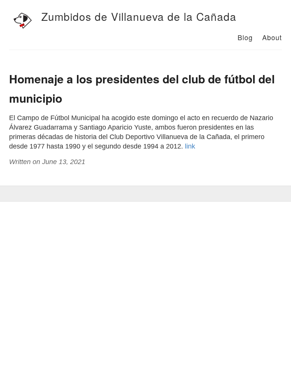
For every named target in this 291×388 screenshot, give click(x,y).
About (272, 37)
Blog (245, 37)
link (190, 146)
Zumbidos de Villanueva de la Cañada (138, 16)
